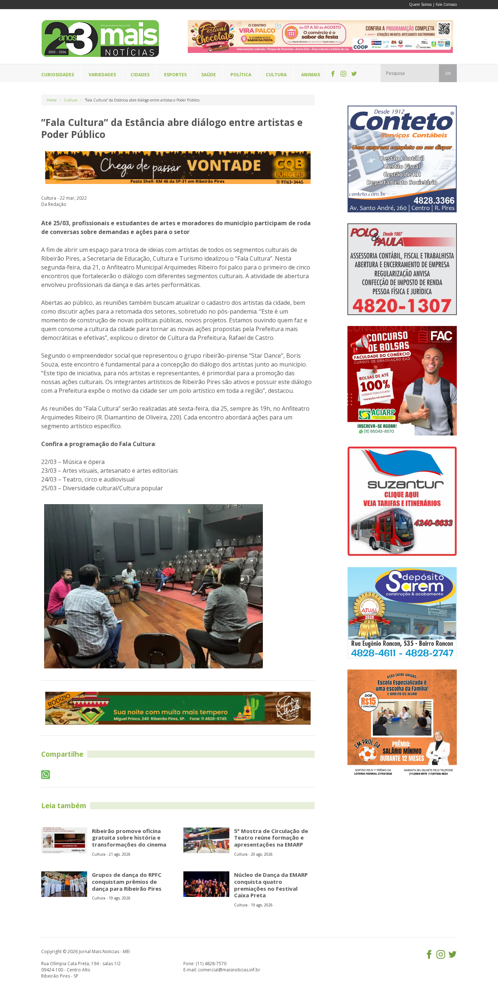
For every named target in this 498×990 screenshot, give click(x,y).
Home (52, 100)
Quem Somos (420, 4)
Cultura (70, 100)
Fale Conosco (446, 4)
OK (448, 73)
